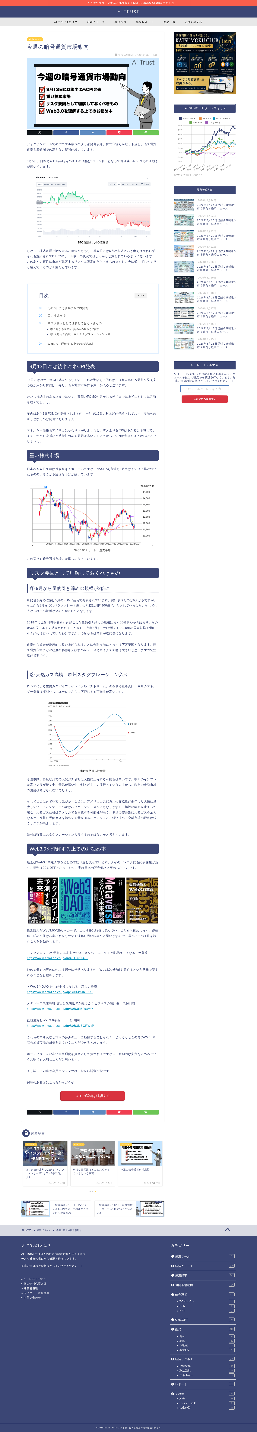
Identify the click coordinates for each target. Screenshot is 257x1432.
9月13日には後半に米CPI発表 (68, 308)
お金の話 (206, 1407)
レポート (203, 1384)
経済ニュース (204, 1266)
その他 (204, 1393)
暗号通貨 (204, 1294)
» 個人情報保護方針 (33, 1283)
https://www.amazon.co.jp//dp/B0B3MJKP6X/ (60, 992)
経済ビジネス (35, 39)
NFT (205, 1310)
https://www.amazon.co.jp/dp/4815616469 (57, 958)
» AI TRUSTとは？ (33, 1279)
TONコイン (205, 1301)
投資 (204, 1329)
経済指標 (121, 22)
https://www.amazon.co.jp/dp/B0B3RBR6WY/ (60, 1008)
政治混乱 (206, 1370)
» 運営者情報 (29, 1288)
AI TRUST (128, 11)
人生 (206, 1398)
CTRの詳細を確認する (93, 1096)
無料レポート (145, 22)
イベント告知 (205, 1403)
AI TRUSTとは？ (66, 22)
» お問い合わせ (31, 1297)
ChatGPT (204, 1319)
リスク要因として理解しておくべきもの (75, 323)
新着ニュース (96, 22)
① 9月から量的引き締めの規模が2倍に (75, 329)
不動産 (206, 1345)
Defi (205, 1306)
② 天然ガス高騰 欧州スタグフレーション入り (80, 334)
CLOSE (140, 295)
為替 (206, 1336)
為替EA (205, 1350)
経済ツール (203, 1256)
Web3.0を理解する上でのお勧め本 (71, 343)
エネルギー (206, 1375)
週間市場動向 (204, 1285)
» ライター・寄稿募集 (35, 1293)
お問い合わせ (194, 22)
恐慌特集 (206, 1366)
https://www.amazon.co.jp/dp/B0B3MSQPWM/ (60, 1025)
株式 (206, 1340)
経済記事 (204, 1275)
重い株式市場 (57, 315)
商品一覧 (169, 22)
